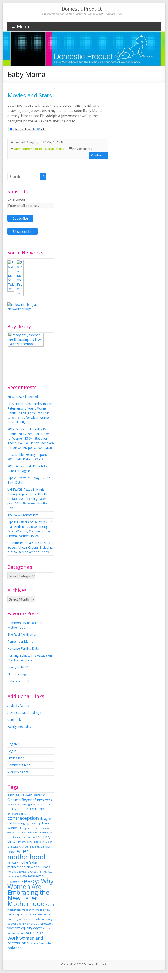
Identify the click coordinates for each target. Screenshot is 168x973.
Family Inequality (19, 726)
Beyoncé (29, 799)
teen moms (32, 909)
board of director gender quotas (26, 804)
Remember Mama (20, 641)
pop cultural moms (51, 148)
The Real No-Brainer (22, 634)
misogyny (12, 862)
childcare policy (16, 813)
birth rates (44, 800)
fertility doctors (44, 832)
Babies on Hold (18, 681)
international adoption (31, 841)
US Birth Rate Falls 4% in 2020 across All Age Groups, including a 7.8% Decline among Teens (29, 547)
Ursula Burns (40, 919)
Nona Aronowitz (16, 871)
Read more (98, 155)
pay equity (13, 876)
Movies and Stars (29, 95)
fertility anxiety (25, 832)
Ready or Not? (17, 667)
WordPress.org (17, 772)
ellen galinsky (26, 828)
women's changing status (38, 923)
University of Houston (19, 919)
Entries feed (15, 758)
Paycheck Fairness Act (39, 871)
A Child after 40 (18, 705)
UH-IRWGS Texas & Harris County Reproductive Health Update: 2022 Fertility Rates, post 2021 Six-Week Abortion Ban (28, 498)
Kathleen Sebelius (29, 846)
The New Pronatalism (22, 515)
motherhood (16, 867)
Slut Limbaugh (17, 674)
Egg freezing (33, 823)
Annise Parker (19, 795)
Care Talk (14, 719)
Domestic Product (82, 8)
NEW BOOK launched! (22, 397)
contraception (23, 818)
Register (13, 744)
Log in (11, 751)
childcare (38, 809)
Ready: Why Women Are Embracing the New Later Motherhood (30, 892)
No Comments (82, 148)
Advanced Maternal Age (24, 712)
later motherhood (26, 148)
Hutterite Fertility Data (23, 648)
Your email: (16, 200)
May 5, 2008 (55, 142)
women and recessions (25, 940)
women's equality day (22, 928)
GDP (38, 837)
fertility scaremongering (21, 837)
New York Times (38, 867)
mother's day (28, 862)
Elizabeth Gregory (26, 142)
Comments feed (18, 765)
